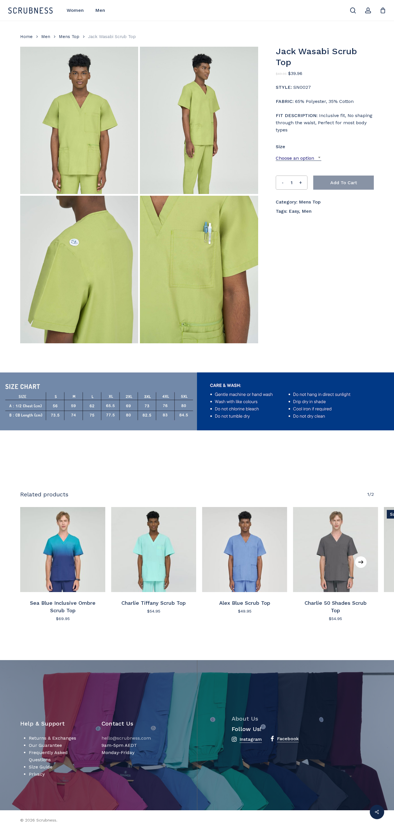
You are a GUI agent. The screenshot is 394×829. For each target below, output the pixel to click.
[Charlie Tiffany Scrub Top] (153, 549)
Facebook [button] (288, 738)
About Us (245, 718)
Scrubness (31, 10)
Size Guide (40, 767)
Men (45, 36)
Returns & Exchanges (52, 738)
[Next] (361, 562)
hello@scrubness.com (126, 738)
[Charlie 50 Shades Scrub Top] (335, 549)
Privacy (37, 774)
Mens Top (69, 36)
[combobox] (298, 158)
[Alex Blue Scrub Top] (244, 549)
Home (26, 36)
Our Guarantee (45, 745)
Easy (294, 211)
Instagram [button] (250, 739)
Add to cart (343, 182)
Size (280, 146)
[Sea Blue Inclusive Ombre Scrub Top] (62, 549)
